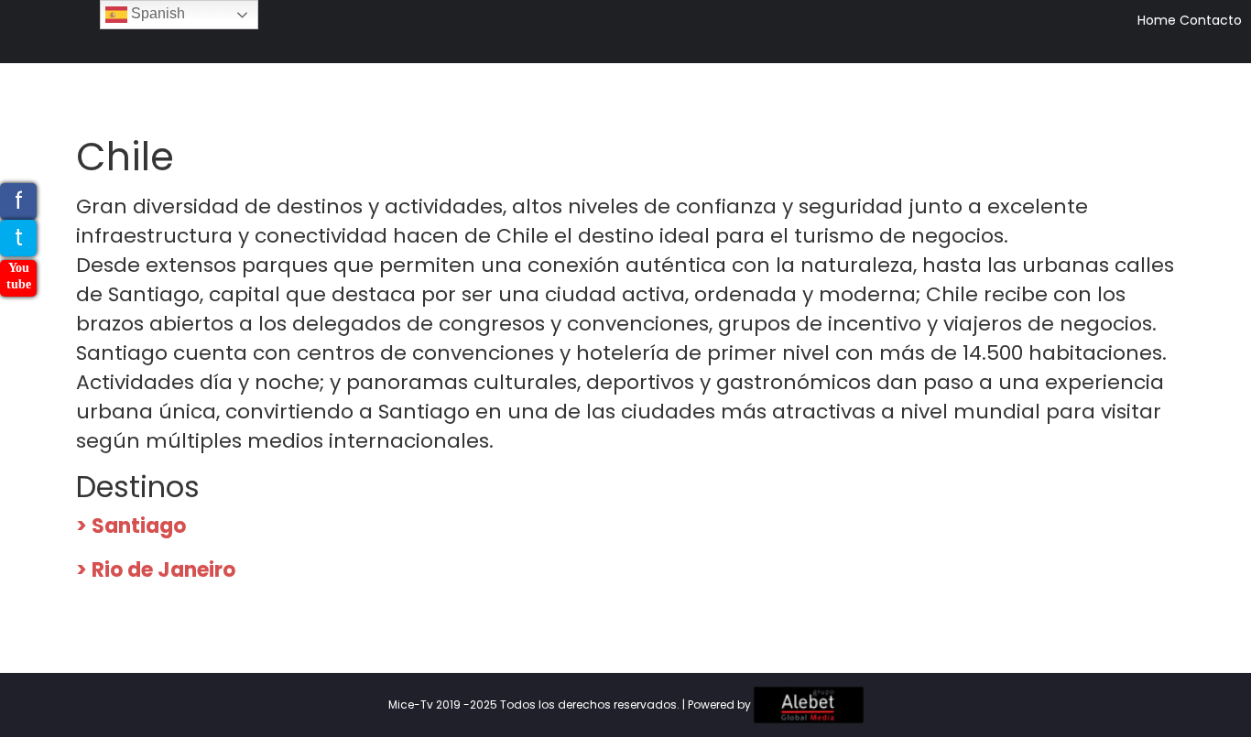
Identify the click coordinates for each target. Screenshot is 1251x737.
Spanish (156, 13)
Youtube (18, 276)
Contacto (1211, 20)
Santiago (139, 526)
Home (1156, 20)
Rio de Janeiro (163, 570)
